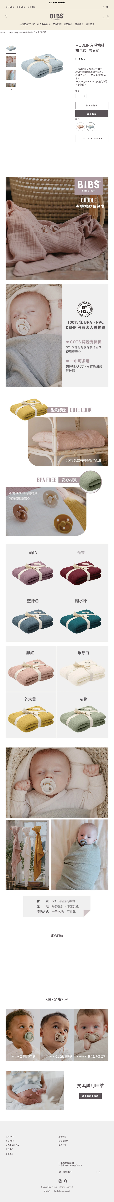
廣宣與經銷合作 (12, 1145)
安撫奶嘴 (57, 24)
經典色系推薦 (44, 24)
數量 (77, 91)
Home (2, 32)
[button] (80, 126)
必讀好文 (90, 24)
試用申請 (31, 7)
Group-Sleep (12, 32)
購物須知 (62, 1145)
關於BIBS (10, 7)
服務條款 (9, 1149)
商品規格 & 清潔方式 (92, 138)
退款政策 (9, 1154)
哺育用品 (68, 24)
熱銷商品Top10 (27, 24)
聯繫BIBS (21, 7)
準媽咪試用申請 (90, 1096)
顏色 (77, 119)
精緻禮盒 (79, 24)
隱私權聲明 (63, 1141)
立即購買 (92, 114)
